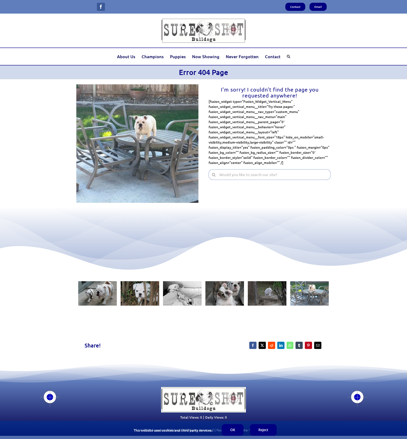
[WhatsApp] (290, 345)
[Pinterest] (308, 345)
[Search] (288, 56)
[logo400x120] (203, 19)
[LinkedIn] (281, 345)
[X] (262, 345)
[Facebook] (253, 345)
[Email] (317, 345)
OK (232, 430)
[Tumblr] (299, 345)
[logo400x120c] (203, 388)
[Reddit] (271, 345)
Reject (263, 430)
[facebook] (101, 7)
